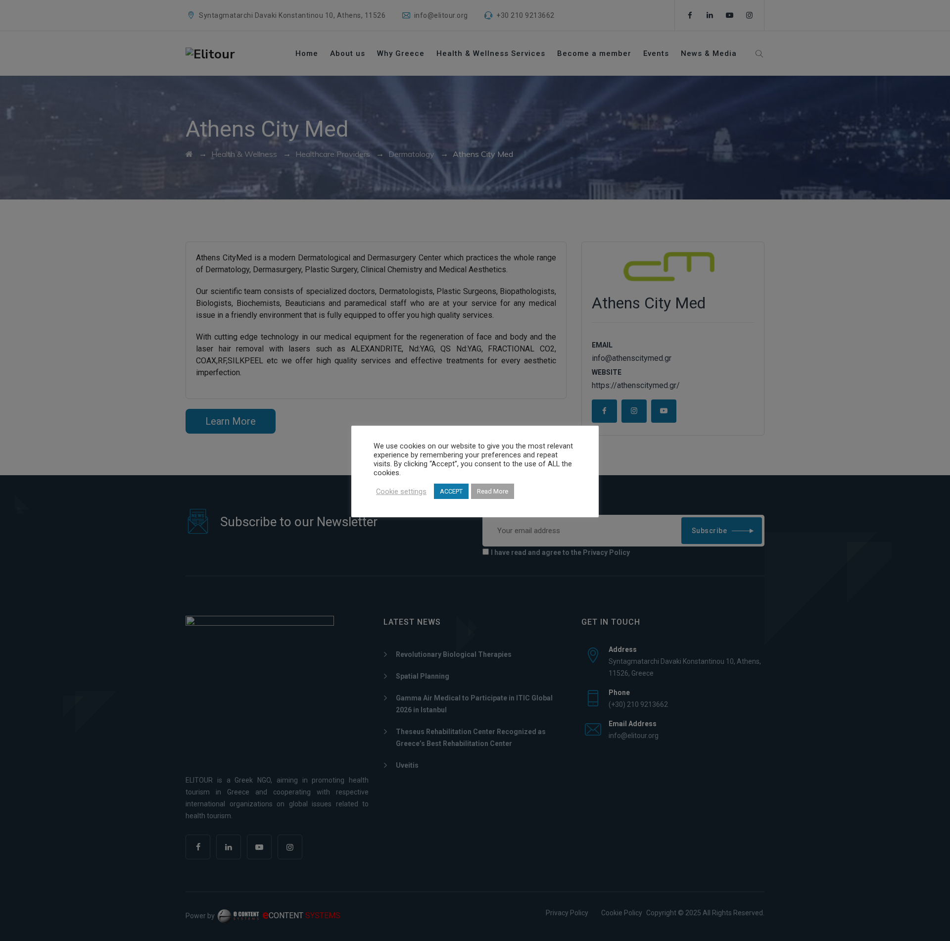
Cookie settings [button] (401, 491)
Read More (492, 491)
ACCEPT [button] (451, 491)
